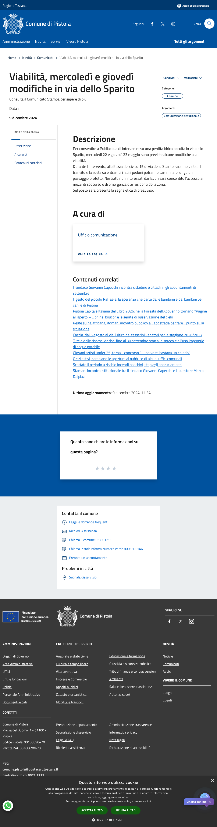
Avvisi (167, 671)
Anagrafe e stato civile (72, 656)
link (149, 801)
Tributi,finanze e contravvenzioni (133, 671)
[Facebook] (150, 23)
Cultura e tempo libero (72, 663)
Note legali (117, 739)
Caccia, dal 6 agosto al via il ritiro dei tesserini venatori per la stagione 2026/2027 (137, 335)
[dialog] (108, 801)
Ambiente (116, 678)
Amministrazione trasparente (130, 724)
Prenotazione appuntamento (76, 724)
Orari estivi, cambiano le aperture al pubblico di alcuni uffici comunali (127, 359)
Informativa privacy (123, 732)
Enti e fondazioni (15, 679)
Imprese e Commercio (71, 679)
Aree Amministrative (18, 663)
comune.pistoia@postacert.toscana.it (30, 769)
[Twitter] (161, 23)
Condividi (169, 77)
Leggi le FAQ (65, 739)
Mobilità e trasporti (69, 702)
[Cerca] (209, 23)
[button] (108, 820)
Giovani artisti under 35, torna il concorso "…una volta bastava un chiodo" (131, 353)
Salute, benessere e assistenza (131, 686)
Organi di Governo (16, 656)
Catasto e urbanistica (71, 694)
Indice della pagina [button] (26, 132)
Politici (7, 686)
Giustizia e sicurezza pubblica (130, 663)
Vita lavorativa (66, 671)
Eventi (167, 700)
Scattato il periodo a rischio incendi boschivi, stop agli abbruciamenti (127, 365)
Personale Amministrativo (21, 694)
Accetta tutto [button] (92, 810)
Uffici (6, 671)
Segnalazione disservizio (73, 732)
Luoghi (167, 692)
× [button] (212, 780)
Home (12, 57)
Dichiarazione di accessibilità (129, 747)
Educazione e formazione (127, 656)
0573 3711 (36, 775)
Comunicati (45, 57)
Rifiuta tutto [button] (125, 810)
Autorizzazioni (119, 694)
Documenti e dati (15, 702)
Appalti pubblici (67, 686)
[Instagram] (171, 23)
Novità (27, 57)
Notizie (168, 656)
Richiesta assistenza (70, 747)
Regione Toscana (14, 5)
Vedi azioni (191, 77)
